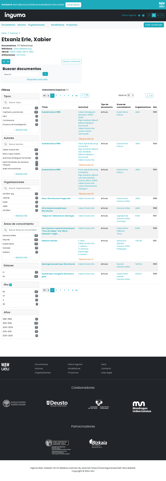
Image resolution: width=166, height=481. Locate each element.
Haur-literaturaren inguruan (56, 198)
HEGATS (138, 273)
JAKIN (137, 112)
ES (154, 15)
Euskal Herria (122, 112)
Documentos (8, 24)
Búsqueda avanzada (37, 79)
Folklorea (121, 231)
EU (150, 15)
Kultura (120, 114)
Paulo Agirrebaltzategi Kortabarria (88, 145)
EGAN (137, 215)
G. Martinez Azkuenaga (83, 250)
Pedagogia (121, 249)
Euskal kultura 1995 (51, 112)
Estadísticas (57, 24)
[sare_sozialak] (4, 61)
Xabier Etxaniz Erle (86, 128)
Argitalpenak (122, 215)
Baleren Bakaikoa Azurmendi (86, 124)
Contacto (106, 368)
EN (158, 15)
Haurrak (120, 264)
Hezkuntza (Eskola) (121, 242)
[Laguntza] (143, 15)
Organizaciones (36, 24)
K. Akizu (81, 240)
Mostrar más (21, 129)
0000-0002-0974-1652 (21, 51)
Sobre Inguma (129, 15)
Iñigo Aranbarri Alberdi (88, 120)
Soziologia (121, 221)
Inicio (4, 33)
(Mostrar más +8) (86, 139)
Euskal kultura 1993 (51, 169)
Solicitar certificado (71, 61)
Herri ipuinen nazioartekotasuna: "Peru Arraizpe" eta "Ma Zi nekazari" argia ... (58, 231)
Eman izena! (73, 4)
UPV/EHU (21, 54)
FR (162, 15)
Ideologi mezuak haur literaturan (58, 264)
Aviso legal (106, 372)
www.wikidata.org (22, 48)
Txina (119, 233)
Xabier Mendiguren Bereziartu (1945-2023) (86, 115)
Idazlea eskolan (49, 240)
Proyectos (71, 24)
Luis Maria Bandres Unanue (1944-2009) (88, 179)
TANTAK (138, 240)
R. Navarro (82, 254)
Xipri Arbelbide (84, 151)
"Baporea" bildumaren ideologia (58, 215)
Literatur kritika (123, 201)
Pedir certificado (153, 24)
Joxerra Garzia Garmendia (84, 132)
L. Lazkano (82, 246)
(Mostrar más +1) (86, 259)
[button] (8, 61)
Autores (21, 24)
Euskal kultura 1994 (51, 143)
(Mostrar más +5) (86, 165)
